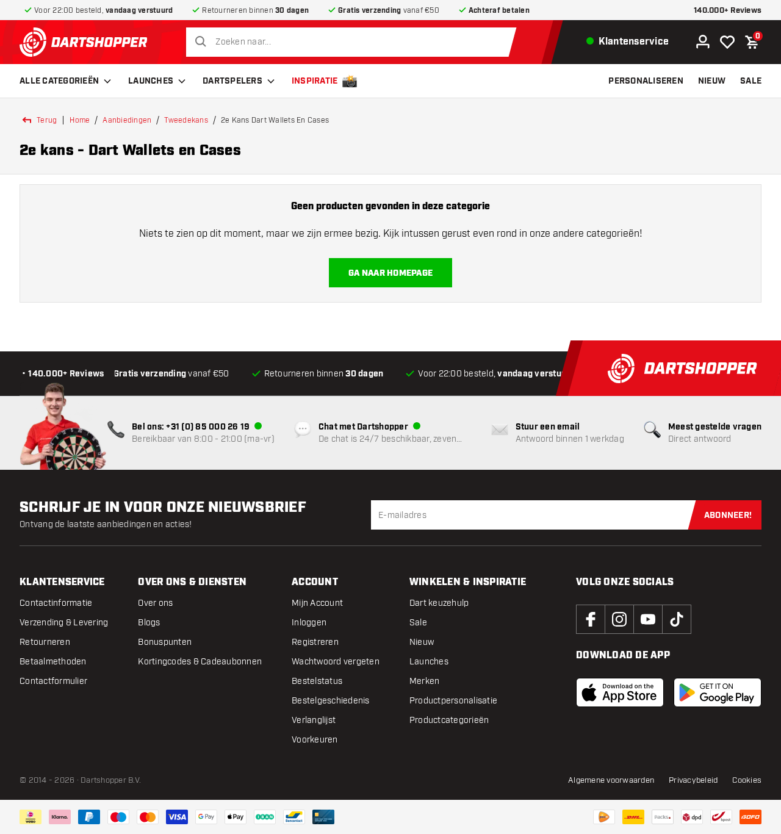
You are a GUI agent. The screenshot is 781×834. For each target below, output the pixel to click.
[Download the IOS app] (620, 692)
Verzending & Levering (64, 622)
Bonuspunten (165, 642)
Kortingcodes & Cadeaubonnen (200, 661)
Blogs (149, 622)
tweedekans (186, 120)
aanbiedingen (127, 120)
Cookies (746, 780)
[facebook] (590, 619)
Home (80, 120)
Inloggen (309, 622)
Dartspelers (232, 81)
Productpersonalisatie (453, 701)
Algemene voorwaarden (611, 780)
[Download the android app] (717, 692)
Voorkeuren (315, 740)
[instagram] (619, 619)
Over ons (155, 603)
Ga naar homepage (390, 273)
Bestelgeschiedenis (331, 701)
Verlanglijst (314, 720)
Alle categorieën (59, 81)
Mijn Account (317, 603)
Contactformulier (53, 681)
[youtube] (648, 619)
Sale (418, 622)
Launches (150, 81)
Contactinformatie (56, 603)
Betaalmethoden (53, 661)
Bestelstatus (317, 681)
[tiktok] (676, 619)
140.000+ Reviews (727, 10)
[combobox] (354, 42)
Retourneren (45, 642)
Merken (424, 681)
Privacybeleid (693, 780)
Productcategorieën (449, 720)
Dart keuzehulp (439, 603)
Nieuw (421, 642)
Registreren (315, 642)
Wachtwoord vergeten (336, 661)
